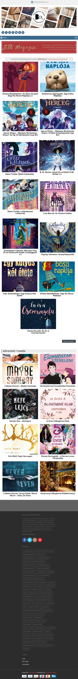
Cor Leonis (40, 572)
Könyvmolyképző (28, 600)
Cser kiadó (49, 572)
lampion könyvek (28, 645)
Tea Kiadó (26, 635)
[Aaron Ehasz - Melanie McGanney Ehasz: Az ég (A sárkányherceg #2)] (20, 116)
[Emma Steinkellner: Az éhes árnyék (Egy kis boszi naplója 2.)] (20, 77)
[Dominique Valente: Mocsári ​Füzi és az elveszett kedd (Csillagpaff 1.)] (20, 234)
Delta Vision (26, 579)
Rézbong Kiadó (38, 631)
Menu (5, 37)
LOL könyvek (27, 603)
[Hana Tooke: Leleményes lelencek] (20, 194)
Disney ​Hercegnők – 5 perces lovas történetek (57, 457)
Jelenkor (47, 589)
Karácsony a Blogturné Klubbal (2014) (58, 493)
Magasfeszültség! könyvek (31, 610)
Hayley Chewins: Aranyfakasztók (57, 254)
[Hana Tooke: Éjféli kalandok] (19, 157)
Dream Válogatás (38, 579)
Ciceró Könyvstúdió (43, 568)
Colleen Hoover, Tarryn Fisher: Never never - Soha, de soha (20, 494)
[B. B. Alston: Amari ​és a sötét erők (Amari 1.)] (57, 155)
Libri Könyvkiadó (34, 607)
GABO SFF (51, 582)
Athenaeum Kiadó (28, 558)
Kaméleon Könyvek (46, 593)
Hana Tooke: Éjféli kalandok (19, 174)
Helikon (25, 589)
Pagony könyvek (28, 628)
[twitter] (3, 32)
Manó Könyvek (39, 614)
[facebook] (6, 32)
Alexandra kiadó (28, 554)
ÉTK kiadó (26, 649)
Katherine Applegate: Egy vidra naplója (58, 95)
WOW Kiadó (48, 638)
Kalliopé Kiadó (33, 593)
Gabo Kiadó (26, 586)
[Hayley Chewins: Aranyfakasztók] (58, 237)
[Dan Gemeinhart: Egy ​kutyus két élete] (19, 277)
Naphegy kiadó (41, 621)
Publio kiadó (27, 631)
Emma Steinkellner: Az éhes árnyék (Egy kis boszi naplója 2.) (20, 95)
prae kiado (40, 645)
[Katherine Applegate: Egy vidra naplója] (58, 77)
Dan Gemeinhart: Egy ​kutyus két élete (19, 294)
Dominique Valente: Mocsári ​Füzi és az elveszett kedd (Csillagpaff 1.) (20, 253)
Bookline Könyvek (29, 565)
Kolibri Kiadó (27, 596)
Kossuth (36, 596)
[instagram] (13, 32)
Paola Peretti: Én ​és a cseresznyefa (38, 332)
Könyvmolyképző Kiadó (44, 600)
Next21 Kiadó (27, 624)
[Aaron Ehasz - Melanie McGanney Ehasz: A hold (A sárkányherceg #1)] (58, 114)
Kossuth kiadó (46, 596)
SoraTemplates (32, 672)
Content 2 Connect (29, 572)
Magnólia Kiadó (47, 610)
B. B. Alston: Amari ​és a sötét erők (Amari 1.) (57, 173)
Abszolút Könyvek (41, 551)
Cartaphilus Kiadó (43, 565)
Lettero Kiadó (49, 603)
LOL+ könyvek (38, 603)
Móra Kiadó (38, 617)
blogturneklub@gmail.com (41, 2)
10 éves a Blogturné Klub (57, 421)
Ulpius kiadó (27, 638)
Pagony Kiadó (38, 624)
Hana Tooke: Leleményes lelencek (20, 212)
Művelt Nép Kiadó (28, 621)
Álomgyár (49, 645)
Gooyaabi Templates (50, 672)
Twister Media (48, 635)
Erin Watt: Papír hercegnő (20, 456)
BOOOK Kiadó (27, 561)
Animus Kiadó (40, 554)
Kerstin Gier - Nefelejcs (20, 421)
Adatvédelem (25, 664)
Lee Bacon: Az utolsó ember (57, 213)
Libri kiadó (45, 607)
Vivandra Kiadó (38, 638)
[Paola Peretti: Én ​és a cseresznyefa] (38, 314)
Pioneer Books (50, 628)
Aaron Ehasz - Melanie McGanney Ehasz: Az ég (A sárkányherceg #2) (20, 134)
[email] (16, 32)
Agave (51, 551)
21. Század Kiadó (28, 551)
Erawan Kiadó (27, 582)
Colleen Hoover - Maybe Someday (20, 386)
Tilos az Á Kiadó (36, 635)
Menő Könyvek (27, 617)
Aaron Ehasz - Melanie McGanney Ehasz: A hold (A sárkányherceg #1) (57, 133)
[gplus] (9, 32)
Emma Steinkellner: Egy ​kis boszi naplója (57, 294)
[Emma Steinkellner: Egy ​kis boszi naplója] (57, 277)
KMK (24, 593)
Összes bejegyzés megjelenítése (57, 59)
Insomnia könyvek (36, 589)
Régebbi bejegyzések (68, 341)
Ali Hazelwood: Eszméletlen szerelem (57, 386)
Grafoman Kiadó (49, 586)
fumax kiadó (42, 642)
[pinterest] (22, 32)
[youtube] (19, 32)
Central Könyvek (28, 568)
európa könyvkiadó (29, 642)
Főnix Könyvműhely (40, 582)
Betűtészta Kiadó (39, 561)
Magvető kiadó (28, 614)
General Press (37, 586)
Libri (24, 607)
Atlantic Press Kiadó (42, 558)
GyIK (23, 659)
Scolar (47, 631)
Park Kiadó (39, 628)
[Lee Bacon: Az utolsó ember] (58, 196)
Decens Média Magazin (30, 575)
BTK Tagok (25, 661)
